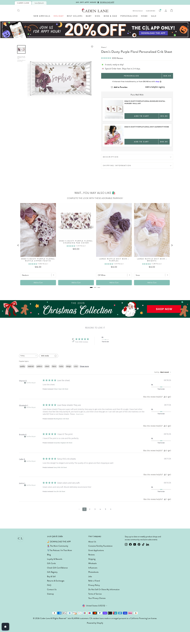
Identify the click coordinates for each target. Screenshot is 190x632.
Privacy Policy (94, 585)
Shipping (91, 559)
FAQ (49, 585)
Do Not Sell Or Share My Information (104, 589)
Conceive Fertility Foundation (100, 546)
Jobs (90, 576)
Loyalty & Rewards (54, 559)
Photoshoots (93, 572)
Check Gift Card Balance (57, 567)
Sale (154, 16)
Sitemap (50, 593)
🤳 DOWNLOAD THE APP (59, 541)
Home (144, 16)
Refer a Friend (94, 580)
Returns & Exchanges (55, 580)
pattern (39, 366)
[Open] (5, 626)
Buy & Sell (51, 576)
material (31, 366)
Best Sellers (74, 16)
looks (61, 366)
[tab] (23, 3)
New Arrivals (42, 16)
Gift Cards (51, 563)
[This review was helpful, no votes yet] (164, 397)
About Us (92, 541)
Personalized (129, 16)
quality (22, 366)
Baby (89, 16)
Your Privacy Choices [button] (96, 598)
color (76, 366)
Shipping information (117, 165)
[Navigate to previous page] (79, 509)
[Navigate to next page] (111, 509)
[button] (60, 47)
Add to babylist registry (155, 87)
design (68, 366)
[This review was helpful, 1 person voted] (165, 475)
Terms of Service (95, 593)
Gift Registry (52, 572)
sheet (47, 366)
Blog (49, 554)
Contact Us (52, 589)
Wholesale (138, 11)
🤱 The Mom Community (57, 546)
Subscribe (150, 11)
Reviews (91, 554)
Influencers (92, 567)
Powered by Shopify (95, 623)
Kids (97, 16)
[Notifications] (159, 10)
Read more (80, 414)
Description (111, 157)
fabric (54, 366)
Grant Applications (96, 550)
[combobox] (28, 356)
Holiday (59, 16)
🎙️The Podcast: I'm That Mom (59, 550)
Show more (84, 366)
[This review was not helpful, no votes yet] (168, 397)
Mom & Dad (110, 16)
